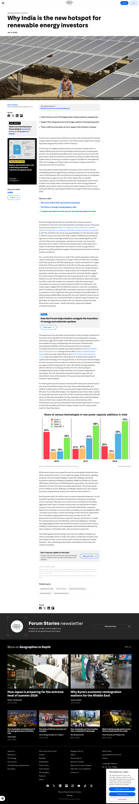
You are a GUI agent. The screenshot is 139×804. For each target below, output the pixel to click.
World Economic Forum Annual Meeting (55, 108)
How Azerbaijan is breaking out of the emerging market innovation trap (21, 731)
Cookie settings (122, 799)
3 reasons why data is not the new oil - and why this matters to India (68, 211)
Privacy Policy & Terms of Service (69, 792)
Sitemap (70, 795)
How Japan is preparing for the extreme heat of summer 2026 (35, 693)
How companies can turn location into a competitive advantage (84, 730)
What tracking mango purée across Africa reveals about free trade (116, 730)
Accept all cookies (122, 794)
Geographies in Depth (17, 13)
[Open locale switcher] (2, 798)
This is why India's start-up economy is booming (60, 203)
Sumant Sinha (12, 105)
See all (128, 647)
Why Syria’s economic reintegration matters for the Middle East (96, 693)
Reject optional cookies (122, 789)
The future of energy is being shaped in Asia (58, 207)
